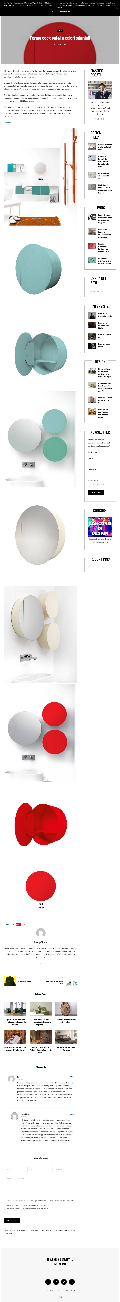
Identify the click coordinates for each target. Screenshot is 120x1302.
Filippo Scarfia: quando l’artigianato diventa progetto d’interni (41, 1049)
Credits (73, 1291)
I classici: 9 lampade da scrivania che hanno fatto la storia (103, 161)
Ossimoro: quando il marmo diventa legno (105, 400)
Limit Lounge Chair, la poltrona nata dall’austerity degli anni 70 (41, 1022)
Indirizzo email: (94, 480)
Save (19, 924)
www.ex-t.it (8, 122)
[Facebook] (48, 1282)
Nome (90, 458)
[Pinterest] (64, 1282)
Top (60, 1297)
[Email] (23, 924)
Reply (72, 1077)
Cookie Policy (65, 12)
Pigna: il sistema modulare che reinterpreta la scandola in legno (15, 1022)
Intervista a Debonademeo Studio (103, 325)
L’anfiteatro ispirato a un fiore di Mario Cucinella (104, 260)
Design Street (61, 44)
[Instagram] (56, 1282)
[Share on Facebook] (13, 924)
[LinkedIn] (72, 1282)
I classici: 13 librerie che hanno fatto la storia (105, 147)
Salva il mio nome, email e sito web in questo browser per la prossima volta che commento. (40, 1201)
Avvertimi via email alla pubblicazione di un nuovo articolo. (28, 1209)
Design (60, 31)
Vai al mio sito (100, 119)
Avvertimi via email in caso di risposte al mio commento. (27, 1205)
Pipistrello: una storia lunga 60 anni (103, 175)
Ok (52, 12)
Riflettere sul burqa (24, 981)
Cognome (92, 469)
